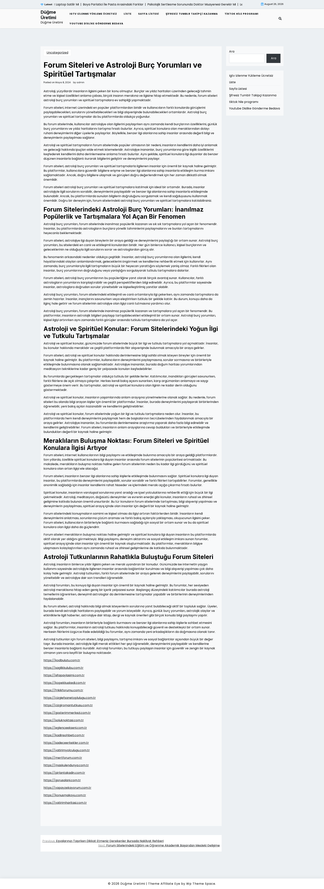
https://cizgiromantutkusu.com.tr (68, 705)
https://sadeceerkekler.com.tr (66, 743)
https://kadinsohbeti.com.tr (64, 735)
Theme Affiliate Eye (164, 884)
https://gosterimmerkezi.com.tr (67, 713)
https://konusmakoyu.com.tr (65, 795)
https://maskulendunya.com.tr (66, 765)
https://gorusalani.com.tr (62, 780)
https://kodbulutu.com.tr (62, 660)
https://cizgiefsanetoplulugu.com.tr (70, 698)
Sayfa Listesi (148, 14)
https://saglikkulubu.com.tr (63, 668)
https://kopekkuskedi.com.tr (65, 683)
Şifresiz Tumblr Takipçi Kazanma (192, 14)
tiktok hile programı (241, 14)
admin (80, 82)
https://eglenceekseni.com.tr (65, 728)
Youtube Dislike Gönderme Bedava (96, 23)
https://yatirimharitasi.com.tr (65, 803)
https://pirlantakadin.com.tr (64, 773)
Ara (231, 51)
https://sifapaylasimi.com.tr (64, 675)
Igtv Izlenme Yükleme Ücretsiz (93, 14)
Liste (127, 14)
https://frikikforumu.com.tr (63, 690)
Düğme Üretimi (48, 15)
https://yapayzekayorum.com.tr (67, 788)
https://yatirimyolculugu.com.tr (67, 750)
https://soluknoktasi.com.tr (64, 720)
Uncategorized (57, 52)
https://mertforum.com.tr (63, 758)
